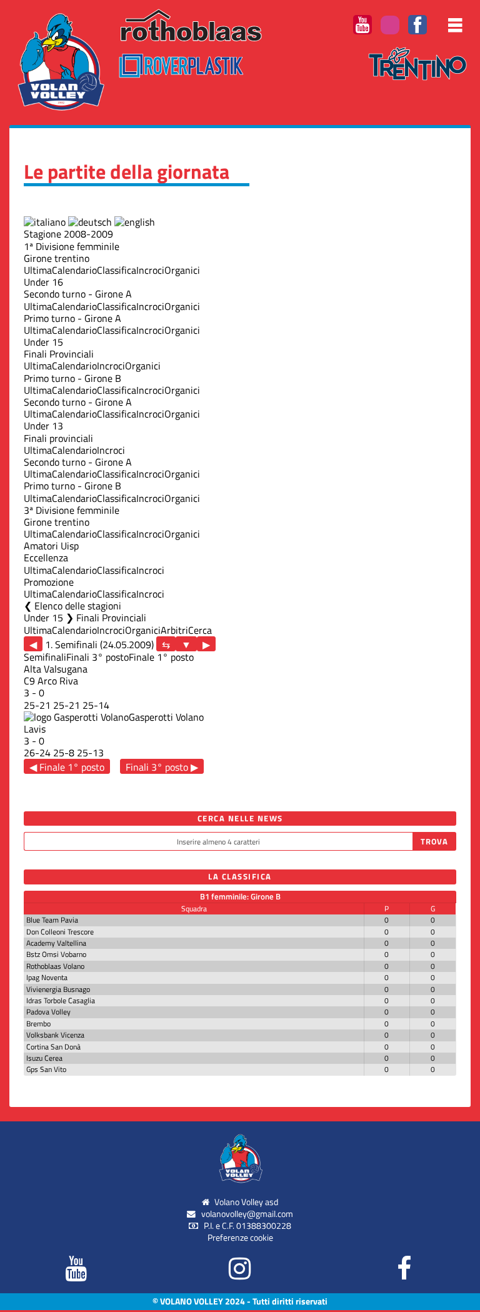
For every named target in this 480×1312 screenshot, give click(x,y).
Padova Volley (48, 1012)
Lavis (35, 728)
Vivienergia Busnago (58, 989)
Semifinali (45, 656)
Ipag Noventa (47, 977)
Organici (182, 270)
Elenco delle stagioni (77, 605)
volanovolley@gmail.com (247, 1214)
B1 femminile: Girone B (240, 896)
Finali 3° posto (97, 656)
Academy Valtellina (56, 943)
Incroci (150, 270)
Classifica (116, 270)
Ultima (38, 270)
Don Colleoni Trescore (60, 932)
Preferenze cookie (240, 1237)
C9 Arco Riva (51, 680)
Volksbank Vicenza (55, 1035)
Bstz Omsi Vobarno (56, 954)
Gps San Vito (46, 1069)
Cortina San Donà (53, 1047)
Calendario (74, 270)
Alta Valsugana (56, 668)
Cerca (200, 630)
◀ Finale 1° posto (66, 766)
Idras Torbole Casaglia (60, 1000)
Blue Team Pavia (52, 920)
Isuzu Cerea (44, 1058)
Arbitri (174, 630)
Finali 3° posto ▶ (162, 766)
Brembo (38, 1023)
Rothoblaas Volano (55, 966)
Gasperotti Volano (166, 716)
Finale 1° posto (161, 656)
